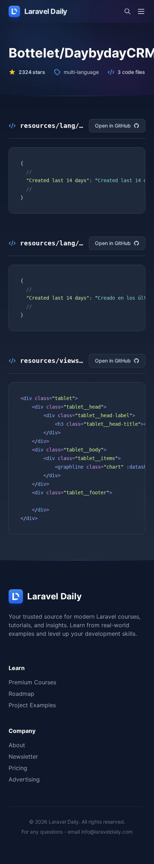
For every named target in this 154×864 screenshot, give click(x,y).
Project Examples (32, 705)
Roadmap (21, 693)
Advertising (24, 779)
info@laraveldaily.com (107, 832)
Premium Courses (32, 682)
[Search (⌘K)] (127, 11)
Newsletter (23, 756)
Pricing (18, 767)
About (17, 745)
